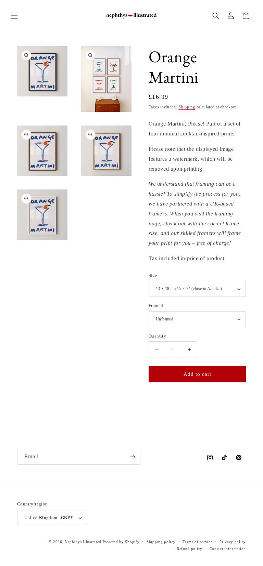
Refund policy (189, 549)
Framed (156, 305)
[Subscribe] (132, 457)
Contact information (228, 549)
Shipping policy (161, 542)
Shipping (186, 107)
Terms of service (197, 542)
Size (153, 275)
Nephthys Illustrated (83, 542)
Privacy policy (233, 542)
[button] (14, 15)
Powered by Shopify (121, 542)
